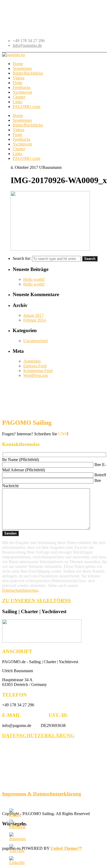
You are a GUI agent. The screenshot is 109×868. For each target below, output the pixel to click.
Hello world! (34, 279)
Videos (18, 130)
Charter (19, 149)
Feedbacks (21, 139)
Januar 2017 (33, 315)
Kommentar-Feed (38, 370)
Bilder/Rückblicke (28, 125)
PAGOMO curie (26, 158)
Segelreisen (22, 120)
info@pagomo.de (27, 45)
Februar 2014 (34, 320)
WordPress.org (35, 375)
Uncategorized (35, 340)
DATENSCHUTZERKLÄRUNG (38, 735)
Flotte (17, 134)
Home (18, 115)
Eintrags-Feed (35, 366)
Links (17, 153)
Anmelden (32, 361)
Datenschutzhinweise (20, 590)
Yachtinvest (22, 144)
